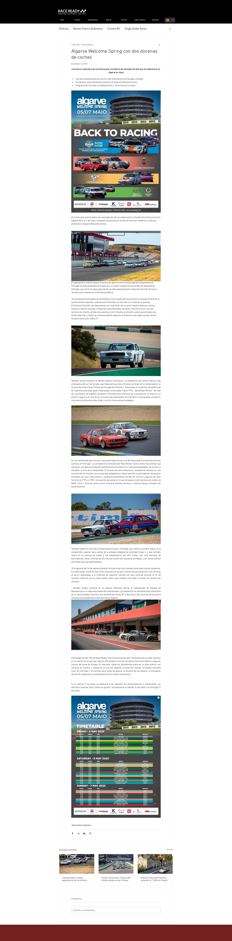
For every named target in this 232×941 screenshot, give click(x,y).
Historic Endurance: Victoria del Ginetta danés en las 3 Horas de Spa (116, 879)
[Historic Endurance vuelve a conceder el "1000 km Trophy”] (155, 864)
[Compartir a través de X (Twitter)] (78, 833)
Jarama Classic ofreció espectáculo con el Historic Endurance (74, 879)
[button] (170, 29)
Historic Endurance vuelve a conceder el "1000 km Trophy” (154, 879)
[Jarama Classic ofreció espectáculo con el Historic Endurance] (76, 864)
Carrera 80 (113, 28)
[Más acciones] (159, 44)
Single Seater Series (136, 28)
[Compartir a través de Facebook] (72, 833)
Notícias (64, 28)
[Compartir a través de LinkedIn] (84, 833)
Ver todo (170, 850)
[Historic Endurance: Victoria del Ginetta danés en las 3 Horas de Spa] (116, 864)
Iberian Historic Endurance (87, 28)
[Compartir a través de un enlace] (90, 833)
